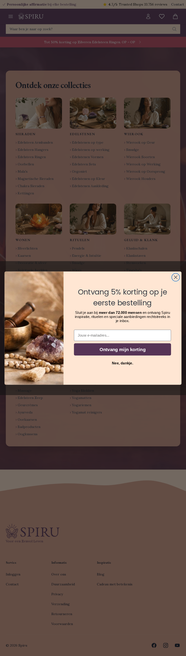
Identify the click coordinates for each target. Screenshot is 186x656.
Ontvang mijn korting (123, 349)
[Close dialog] (176, 277)
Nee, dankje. (122, 363)
